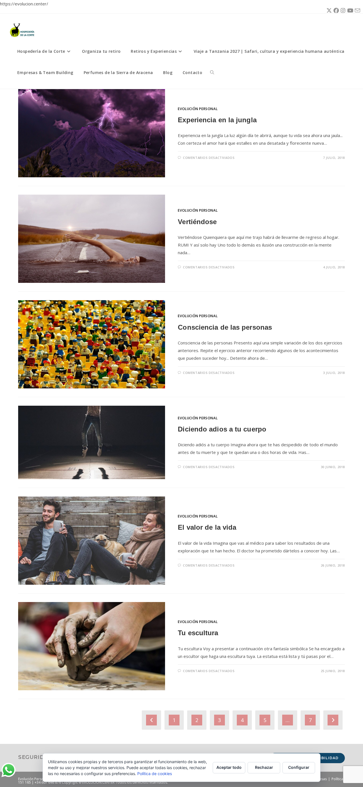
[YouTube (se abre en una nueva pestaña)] (349, 10)
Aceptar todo (229, 767)
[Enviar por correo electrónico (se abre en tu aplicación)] (356, 11)
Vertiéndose (197, 222)
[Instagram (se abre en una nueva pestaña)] (342, 10)
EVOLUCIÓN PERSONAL (198, 108)
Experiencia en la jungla (217, 120)
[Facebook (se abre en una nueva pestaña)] (335, 10)
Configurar (298, 767)
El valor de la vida (207, 527)
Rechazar (264, 767)
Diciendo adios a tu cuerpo (222, 429)
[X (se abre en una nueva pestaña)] (328, 10)
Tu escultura (198, 633)
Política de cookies (154, 773)
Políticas (338, 779)
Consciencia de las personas (225, 327)
